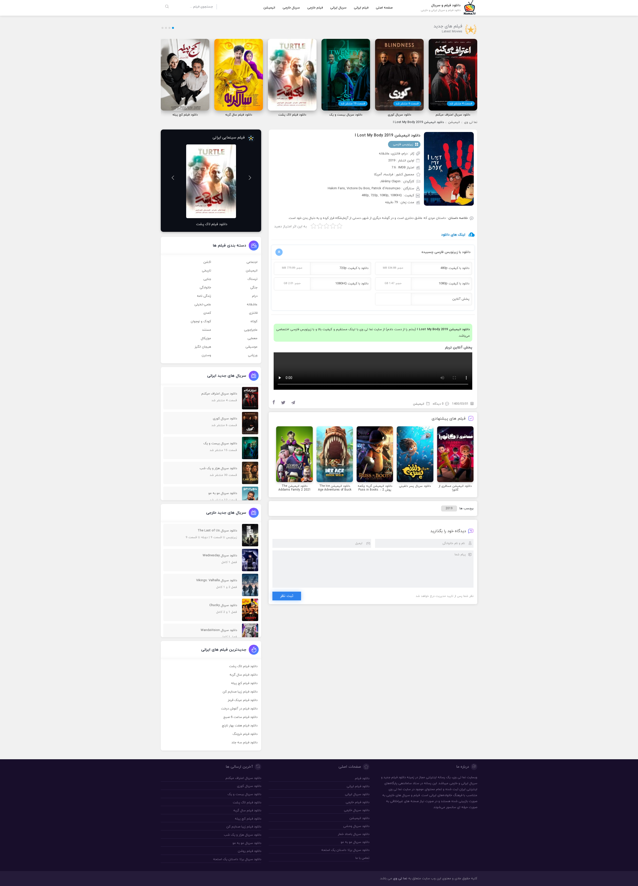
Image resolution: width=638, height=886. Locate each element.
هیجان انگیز (203, 347)
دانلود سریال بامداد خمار (353, 834)
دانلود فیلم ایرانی (358, 786)
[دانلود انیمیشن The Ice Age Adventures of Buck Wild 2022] (335, 455)
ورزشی (252, 355)
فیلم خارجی (315, 7)
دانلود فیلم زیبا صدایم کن (240, 692)
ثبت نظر (286, 596)
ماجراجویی (250, 330)
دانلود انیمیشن (359, 818)
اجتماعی (251, 262)
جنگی (253, 287)
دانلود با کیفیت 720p (353, 268)
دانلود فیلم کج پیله (244, 683)
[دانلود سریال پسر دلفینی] (415, 455)
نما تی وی (470, 122)
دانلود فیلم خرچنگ (245, 734)
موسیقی (251, 347)
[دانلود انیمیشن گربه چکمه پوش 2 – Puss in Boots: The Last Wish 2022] (375, 455)
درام (254, 296)
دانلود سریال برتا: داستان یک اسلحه (345, 850)
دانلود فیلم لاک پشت (243, 666)
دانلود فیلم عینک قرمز (242, 700)
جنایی (207, 279)
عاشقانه (252, 304)
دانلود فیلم (398, 777)
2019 (449, 508)
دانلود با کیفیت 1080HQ (351, 283)
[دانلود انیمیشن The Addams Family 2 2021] (294, 455)
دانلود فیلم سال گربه (243, 675)
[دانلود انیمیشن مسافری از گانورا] (455, 455)
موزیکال (206, 338)
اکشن (207, 262)
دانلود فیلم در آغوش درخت (239, 708)
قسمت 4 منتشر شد (460, 104)
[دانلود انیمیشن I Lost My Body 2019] (449, 168)
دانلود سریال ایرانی (357, 794)
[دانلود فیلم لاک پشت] (211, 181)
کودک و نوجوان (201, 321)
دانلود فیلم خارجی (357, 802)
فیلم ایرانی (361, 7)
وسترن (206, 355)
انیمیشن (269, 7)
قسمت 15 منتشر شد (353, 104)
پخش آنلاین (460, 299)
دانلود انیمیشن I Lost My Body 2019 (387, 135)
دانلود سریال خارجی (356, 810)
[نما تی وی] (469, 7)
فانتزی (253, 313)
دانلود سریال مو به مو (355, 842)
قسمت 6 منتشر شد (407, 104)
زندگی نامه (204, 296)
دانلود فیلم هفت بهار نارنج (239, 725)
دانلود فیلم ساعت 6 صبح (240, 717)
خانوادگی (205, 287)
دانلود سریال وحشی (356, 826)
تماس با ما (362, 858)
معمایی (252, 338)
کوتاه (253, 321)
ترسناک (252, 279)
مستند (206, 330)
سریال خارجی (291, 7)
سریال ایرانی (338, 7)
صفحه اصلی (384, 7)
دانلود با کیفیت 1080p (454, 283)
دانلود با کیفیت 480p (454, 268)
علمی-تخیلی (202, 304)
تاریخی (206, 270)
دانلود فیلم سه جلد (244, 742)
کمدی (207, 313)
